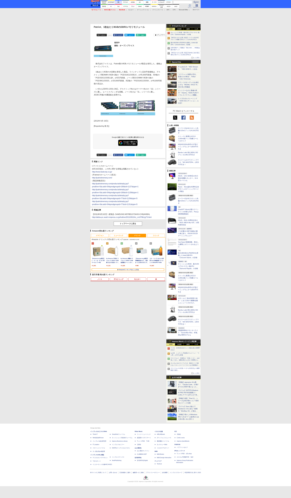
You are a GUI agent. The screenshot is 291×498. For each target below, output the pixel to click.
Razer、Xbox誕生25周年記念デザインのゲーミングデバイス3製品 (188, 189)
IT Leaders (96, 444)
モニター (131, 10)
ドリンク (137, 235)
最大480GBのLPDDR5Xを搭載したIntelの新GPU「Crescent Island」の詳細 (188, 255)
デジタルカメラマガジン (100, 457)
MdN (156, 451)
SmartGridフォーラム (118, 434)
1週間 (188, 29)
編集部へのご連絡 (138, 472)
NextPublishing (116, 460)
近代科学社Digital (142, 460)
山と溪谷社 (138, 448)
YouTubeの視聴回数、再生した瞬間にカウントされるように (188, 244)
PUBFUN (177, 444)
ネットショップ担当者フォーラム (122, 438)
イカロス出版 (159, 431)
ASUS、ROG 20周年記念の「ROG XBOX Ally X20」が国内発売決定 (188, 222)
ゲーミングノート (157, 10)
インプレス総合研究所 (99, 441)
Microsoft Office (183, 10)
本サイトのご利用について (98, 472)
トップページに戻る (128, 224)
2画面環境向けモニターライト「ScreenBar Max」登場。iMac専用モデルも (188, 332)
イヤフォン (100, 235)
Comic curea (181, 438)
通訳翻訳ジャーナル (163, 441)
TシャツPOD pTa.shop (184, 453)
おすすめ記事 (177, 377)
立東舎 (139, 444)
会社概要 (165, 472)
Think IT (95, 434)
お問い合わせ (113, 472)
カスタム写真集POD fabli (185, 457)
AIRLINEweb (161, 434)
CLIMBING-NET (142, 454)
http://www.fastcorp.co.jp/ (102, 172)
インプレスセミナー (118, 444)
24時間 (179, 29)
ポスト (103, 35)
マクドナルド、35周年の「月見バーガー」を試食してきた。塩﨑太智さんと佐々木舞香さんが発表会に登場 (185, 360)
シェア (120, 35)
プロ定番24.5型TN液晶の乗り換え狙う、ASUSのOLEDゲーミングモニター (188, 233)
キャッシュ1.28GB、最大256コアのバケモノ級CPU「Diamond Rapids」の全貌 (188, 266)
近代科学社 (138, 457)
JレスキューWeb (162, 444)
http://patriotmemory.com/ (102, 178)
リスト (110, 35)
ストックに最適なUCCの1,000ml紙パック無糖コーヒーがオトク (188, 138)
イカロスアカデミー (163, 448)
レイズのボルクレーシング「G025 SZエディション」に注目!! (188, 101)
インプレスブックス (118, 457)
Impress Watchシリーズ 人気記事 (184, 341)
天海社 (179, 434)
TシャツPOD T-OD (143, 441)
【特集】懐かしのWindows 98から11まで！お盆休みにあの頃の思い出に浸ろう (188, 417)
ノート (99, 279)
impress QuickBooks (183, 441)
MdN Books (160, 454)
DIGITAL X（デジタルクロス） (121, 448)
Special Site (176, 62)
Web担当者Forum (98, 438)
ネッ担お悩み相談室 (99, 451)
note (142, 35)
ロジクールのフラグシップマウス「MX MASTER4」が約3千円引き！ (188, 162)
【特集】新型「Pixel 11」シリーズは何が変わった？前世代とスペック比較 (188, 400)
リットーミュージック (144, 434)
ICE (175, 431)
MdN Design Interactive (164, 457)
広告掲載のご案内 (124, 472)
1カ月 (196, 29)
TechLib (159, 464)
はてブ (131, 35)
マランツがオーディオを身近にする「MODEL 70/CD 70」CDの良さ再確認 (188, 84)
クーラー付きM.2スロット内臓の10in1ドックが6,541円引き (188, 130)
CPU (174, 10)
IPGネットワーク (179, 451)
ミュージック (118, 235)
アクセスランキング (179, 26)
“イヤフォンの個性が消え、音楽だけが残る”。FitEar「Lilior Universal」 (188, 76)
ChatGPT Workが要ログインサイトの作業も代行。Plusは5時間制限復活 (188, 212)
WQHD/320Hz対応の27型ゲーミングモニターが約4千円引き (188, 146)
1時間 (171, 29)
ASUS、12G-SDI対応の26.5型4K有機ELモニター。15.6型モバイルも (188, 178)
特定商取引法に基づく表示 (193, 472)
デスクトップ (118, 279)
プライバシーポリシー (153, 472)
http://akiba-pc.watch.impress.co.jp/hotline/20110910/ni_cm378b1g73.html (122, 217)
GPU (168, 10)
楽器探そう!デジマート (144, 438)
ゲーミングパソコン (143, 10)
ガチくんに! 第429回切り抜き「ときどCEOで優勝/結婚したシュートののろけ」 (188, 300)
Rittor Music (139, 431)
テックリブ (158, 461)
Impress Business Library (120, 441)
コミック (156, 235)
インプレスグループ (176, 472)
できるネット (97, 461)
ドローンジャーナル (99, 448)
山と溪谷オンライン (143, 451)
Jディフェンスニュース (164, 438)
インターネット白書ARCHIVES (102, 464)
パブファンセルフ (182, 447)
